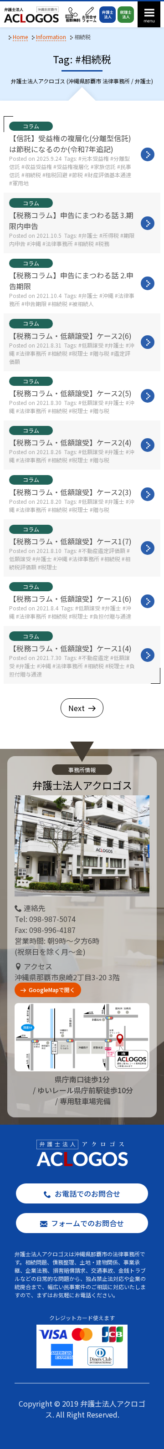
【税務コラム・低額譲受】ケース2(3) (70, 491)
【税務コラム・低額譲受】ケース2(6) (70, 335)
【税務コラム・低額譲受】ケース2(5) (70, 393)
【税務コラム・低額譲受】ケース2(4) (70, 442)
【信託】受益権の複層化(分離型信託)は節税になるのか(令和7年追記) (70, 143)
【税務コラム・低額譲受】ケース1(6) (70, 598)
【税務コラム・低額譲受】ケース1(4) (70, 648)
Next (76, 707)
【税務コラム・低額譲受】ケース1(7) (70, 541)
